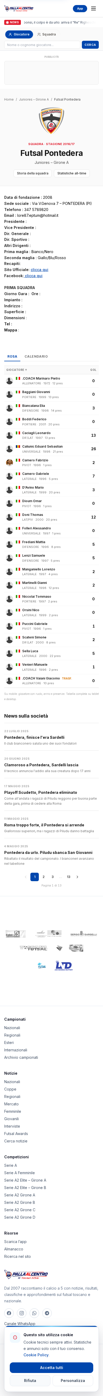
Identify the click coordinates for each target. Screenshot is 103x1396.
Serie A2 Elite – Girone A (25, 1180)
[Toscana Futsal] (33, 948)
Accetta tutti (51, 1367)
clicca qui (39, 269)
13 (68, 877)
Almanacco (13, 1249)
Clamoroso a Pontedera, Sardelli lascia (41, 765)
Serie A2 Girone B (19, 1202)
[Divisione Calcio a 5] (38, 965)
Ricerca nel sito (17, 1256)
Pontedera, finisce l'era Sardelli (34, 737)
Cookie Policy (36, 1355)
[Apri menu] (93, 8)
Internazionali (15, 1050)
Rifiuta (30, 1380)
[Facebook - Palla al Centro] (9, 1313)
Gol (93, 369)
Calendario (36, 356)
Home (9, 99)
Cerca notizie (15, 1141)
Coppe (10, 1089)
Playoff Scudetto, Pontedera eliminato (40, 792)
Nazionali (12, 1027)
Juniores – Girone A (34, 99)
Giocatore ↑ (16, 369)
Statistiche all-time (71, 173)
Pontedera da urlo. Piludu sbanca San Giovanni (48, 852)
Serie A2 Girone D (19, 1217)
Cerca (90, 45)
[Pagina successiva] (77, 877)
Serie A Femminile (19, 1172)
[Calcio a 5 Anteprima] (16, 934)
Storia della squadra (32, 173)
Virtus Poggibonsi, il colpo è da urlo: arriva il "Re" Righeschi (49, 22)
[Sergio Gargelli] (83, 934)
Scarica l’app (15, 1241)
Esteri (9, 1042)
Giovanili (11, 1118)
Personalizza (73, 1380)
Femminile (12, 1111)
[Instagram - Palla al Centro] (21, 1313)
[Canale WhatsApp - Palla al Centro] (34, 1313)
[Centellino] (48, 934)
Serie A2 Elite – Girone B (25, 1187)
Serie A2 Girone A (19, 1195)
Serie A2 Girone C (19, 1210)
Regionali (12, 1035)
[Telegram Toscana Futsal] (47, 1313)
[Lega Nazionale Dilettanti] (64, 965)
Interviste (12, 1126)
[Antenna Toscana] (69, 948)
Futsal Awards (16, 1133)
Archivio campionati (21, 1057)
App (80, 8)
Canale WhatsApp (19, 1323)
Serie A (10, 1165)
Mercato (11, 1104)
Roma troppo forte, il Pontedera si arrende (44, 825)
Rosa (12, 356)
